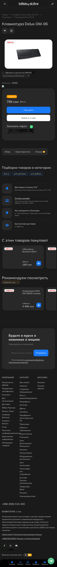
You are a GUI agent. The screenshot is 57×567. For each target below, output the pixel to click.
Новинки (23, 386)
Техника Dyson (26, 453)
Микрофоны (25, 402)
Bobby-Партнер (8, 408)
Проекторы (24, 424)
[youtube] (16, 545)
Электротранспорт (28, 496)
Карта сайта (7, 534)
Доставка (6, 404)
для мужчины (20, 174)
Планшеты (24, 437)
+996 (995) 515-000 (13, 504)
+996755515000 (9, 538)
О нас (4, 427)
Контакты (6, 395)
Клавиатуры (6, 17)
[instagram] (10, 545)
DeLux (6, 174)
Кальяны (23, 450)
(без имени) (24, 382)
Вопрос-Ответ (8, 411)
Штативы (23, 405)
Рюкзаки (23, 493)
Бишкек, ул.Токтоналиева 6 (28, 538)
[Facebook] (4, 545)
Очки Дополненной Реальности (25, 443)
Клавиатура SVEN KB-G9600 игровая (31, 292)
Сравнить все (9, 282)
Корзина (41, 382)
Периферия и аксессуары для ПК (24, 15)
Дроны (22, 408)
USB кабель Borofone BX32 (29, 250)
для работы (36, 174)
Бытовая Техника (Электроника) (26, 480)
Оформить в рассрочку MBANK (19, 73)
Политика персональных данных (28, 534)
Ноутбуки (24, 412)
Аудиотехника (26, 434)
